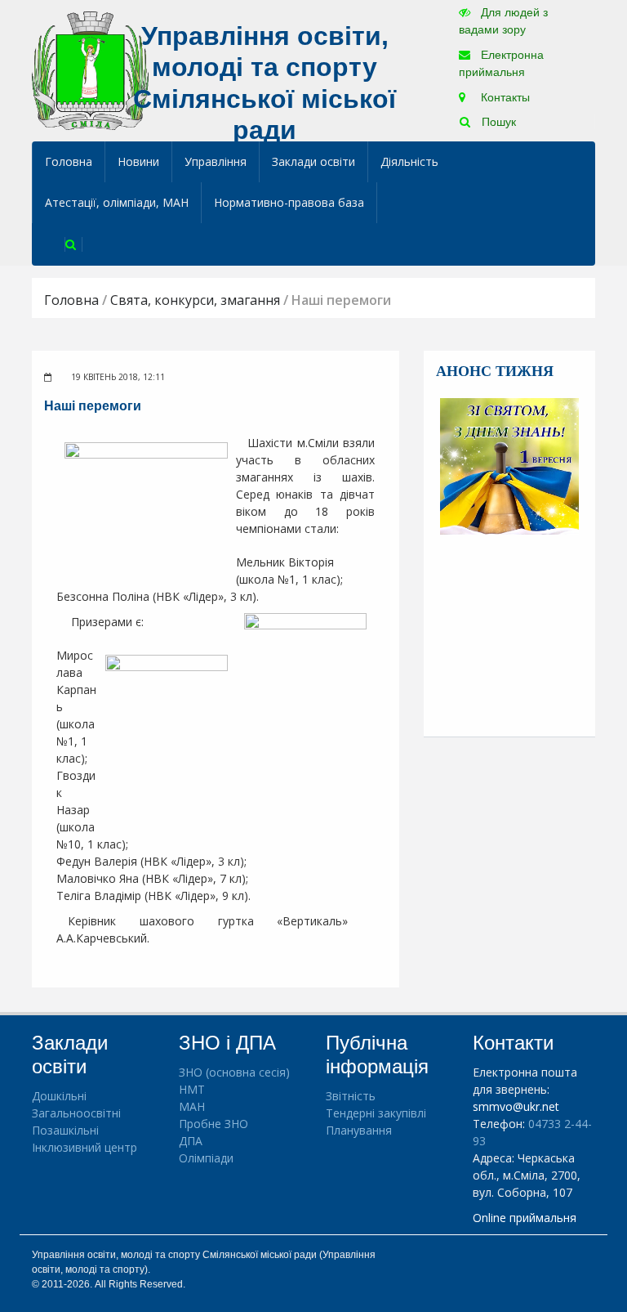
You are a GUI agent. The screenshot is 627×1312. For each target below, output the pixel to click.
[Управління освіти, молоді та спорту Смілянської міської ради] (90, 70)
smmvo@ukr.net (516, 1106)
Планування (359, 1130)
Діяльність (409, 161)
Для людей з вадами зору (503, 21)
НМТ (192, 1089)
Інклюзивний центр (84, 1147)
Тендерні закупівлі (376, 1113)
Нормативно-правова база (289, 202)
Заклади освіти (313, 161)
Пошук (497, 121)
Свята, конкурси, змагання (195, 300)
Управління (216, 161)
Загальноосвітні (76, 1113)
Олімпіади (206, 1158)
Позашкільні (65, 1130)
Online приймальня (524, 1217)
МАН (192, 1106)
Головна (68, 161)
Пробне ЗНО (213, 1123)
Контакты (504, 97)
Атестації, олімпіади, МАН (117, 202)
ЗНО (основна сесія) (234, 1072)
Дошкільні (59, 1096)
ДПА (190, 1141)
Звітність (351, 1096)
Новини (138, 161)
